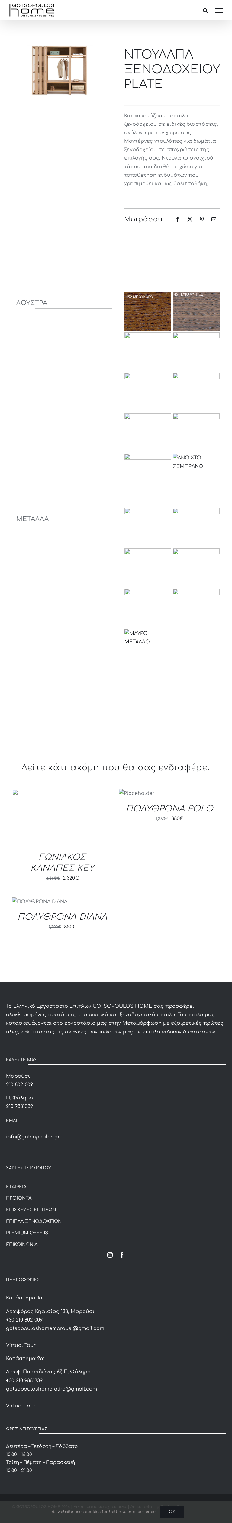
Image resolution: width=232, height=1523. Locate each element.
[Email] (214, 219)
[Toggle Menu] (219, 10)
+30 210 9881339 (24, 1380)
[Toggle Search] (205, 10)
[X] (190, 219)
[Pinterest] (202, 219)
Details (30, 818)
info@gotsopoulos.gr (33, 1137)
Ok (172, 1512)
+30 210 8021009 (24, 1320)
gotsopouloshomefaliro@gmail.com (51, 1389)
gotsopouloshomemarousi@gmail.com (55, 1328)
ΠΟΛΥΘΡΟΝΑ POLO (169, 808)
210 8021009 (19, 1084)
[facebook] (122, 1255)
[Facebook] (178, 219)
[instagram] (110, 1255)
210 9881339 (19, 1106)
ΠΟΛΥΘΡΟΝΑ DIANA (62, 917)
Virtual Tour (21, 1345)
